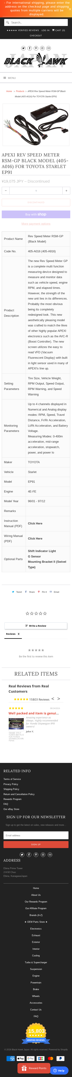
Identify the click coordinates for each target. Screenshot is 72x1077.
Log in (45, 30)
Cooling (36, 955)
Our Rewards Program (36, 901)
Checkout (36, 35)
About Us (36, 895)
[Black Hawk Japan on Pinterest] (36, 48)
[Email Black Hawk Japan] (48, 48)
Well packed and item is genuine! (35, 713)
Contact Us (36, 1009)
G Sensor (34, 556)
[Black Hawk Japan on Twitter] (23, 48)
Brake (36, 989)
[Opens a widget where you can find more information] (59, 1070)
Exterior (36, 942)
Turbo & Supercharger (36, 962)
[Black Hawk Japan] (35, 61)
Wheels (36, 996)
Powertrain (36, 982)
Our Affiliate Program (35, 908)
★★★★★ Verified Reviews (23, 30)
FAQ (5, 804)
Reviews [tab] (10, 633)
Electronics (36, 928)
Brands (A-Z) (36, 915)
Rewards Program (12, 799)
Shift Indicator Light (42, 551)
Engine (36, 975)
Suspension (36, 969)
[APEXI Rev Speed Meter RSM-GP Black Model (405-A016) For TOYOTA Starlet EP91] (36, 125)
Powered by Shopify (58, 1049)
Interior (36, 949)
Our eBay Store (11, 809)
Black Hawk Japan (21, 1049)
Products (20, 91)
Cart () (60, 30)
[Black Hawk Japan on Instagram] (42, 48)
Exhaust (36, 935)
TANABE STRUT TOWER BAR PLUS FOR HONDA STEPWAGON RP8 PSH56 (16, 737)
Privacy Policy (10, 784)
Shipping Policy (11, 789)
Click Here (35, 523)
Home (36, 888)
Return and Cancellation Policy (19, 794)
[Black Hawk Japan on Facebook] (29, 48)
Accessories (36, 1003)
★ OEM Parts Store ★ (36, 922)
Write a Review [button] (37, 625)
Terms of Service (12, 779)
